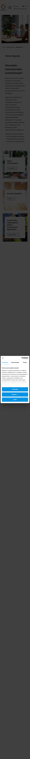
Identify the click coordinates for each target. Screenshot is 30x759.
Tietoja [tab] (25, 362)
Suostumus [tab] (5, 362)
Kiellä (15, 399)
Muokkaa (14, 394)
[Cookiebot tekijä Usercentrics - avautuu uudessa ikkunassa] (21, 358)
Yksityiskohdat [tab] (15, 362)
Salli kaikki (15, 389)
